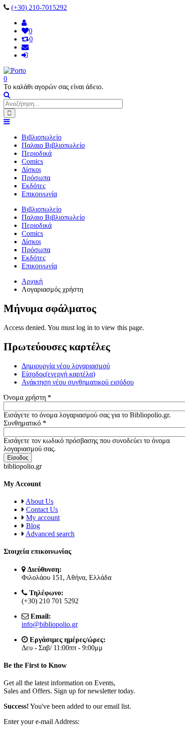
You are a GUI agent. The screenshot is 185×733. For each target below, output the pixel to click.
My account (43, 517)
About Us (39, 501)
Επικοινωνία (39, 194)
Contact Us (42, 509)
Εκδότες (33, 186)
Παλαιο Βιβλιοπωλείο (53, 145)
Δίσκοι (31, 169)
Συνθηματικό (25, 423)
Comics (32, 161)
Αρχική (32, 281)
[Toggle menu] (7, 122)
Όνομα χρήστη (27, 397)
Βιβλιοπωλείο (42, 137)
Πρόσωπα (36, 177)
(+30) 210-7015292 (39, 7)
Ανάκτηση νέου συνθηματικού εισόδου (78, 382)
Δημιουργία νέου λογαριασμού (66, 366)
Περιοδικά (37, 153)
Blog (33, 525)
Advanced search (50, 534)
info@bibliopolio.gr (50, 624)
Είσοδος (58, 374)
